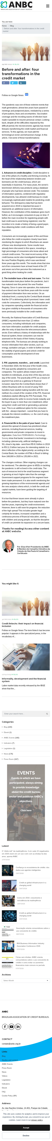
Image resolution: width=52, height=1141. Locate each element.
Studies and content (10, 1060)
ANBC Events (9, 738)
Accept (26, 1128)
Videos (4, 1076)
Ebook (6, 732)
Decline (26, 1135)
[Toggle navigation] (48, 5)
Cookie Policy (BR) (9, 1096)
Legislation (8, 748)
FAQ (3, 1092)
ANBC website (12, 531)
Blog (17, 64)
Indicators (8, 743)
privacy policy (37, 1120)
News (6, 754)
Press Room (9, 759)
